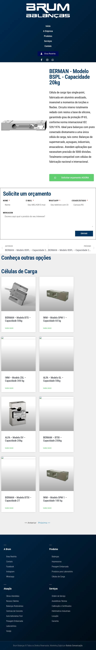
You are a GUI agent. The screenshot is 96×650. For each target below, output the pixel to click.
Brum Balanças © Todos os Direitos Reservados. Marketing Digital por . (48, 645)
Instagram (10, 571)
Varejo (8, 631)
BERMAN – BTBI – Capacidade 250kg (52, 439)
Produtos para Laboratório (62, 571)
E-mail (29, 201)
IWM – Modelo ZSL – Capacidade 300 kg (15, 379)
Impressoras (57, 561)
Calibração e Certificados (61, 606)
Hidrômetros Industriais (61, 611)
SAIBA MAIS (9, 328)
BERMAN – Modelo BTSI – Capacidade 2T (18, 499)
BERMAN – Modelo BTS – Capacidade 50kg (18, 319)
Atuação (8, 588)
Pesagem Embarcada (14, 621)
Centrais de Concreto (14, 611)
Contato (48, 46)
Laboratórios (11, 626)
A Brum (7, 549)
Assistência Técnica (59, 601)
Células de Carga (58, 576)
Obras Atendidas (12, 596)
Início (48, 26)
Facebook (10, 566)
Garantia (55, 621)
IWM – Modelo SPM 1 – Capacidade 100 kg (55, 499)
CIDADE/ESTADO (79, 201)
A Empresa (48, 31)
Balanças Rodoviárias (14, 606)
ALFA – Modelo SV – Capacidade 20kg (15, 439)
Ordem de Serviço (58, 596)
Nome (5, 201)
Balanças (55, 556)
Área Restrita (11, 556)
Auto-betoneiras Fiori (14, 616)
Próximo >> (44, 523)
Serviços (48, 41)
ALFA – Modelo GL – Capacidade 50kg (53, 379)
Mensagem (8, 213)
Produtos (48, 36)
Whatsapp (54, 201)
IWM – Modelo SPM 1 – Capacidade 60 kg (55, 319)
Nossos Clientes (12, 601)
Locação (55, 616)
